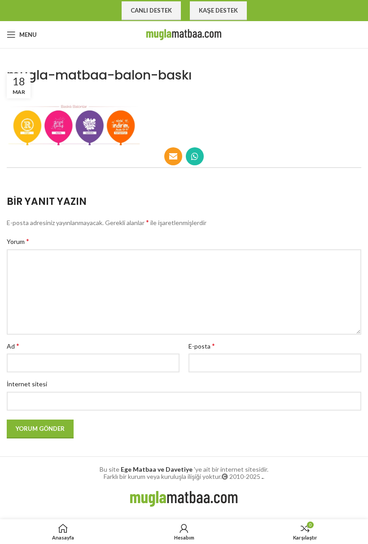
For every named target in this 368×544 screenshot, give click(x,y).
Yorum (18, 241)
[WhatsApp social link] (195, 156)
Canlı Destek (151, 10)
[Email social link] (173, 156)
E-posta (201, 345)
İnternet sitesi (27, 384)
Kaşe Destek (218, 10)
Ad (13, 345)
